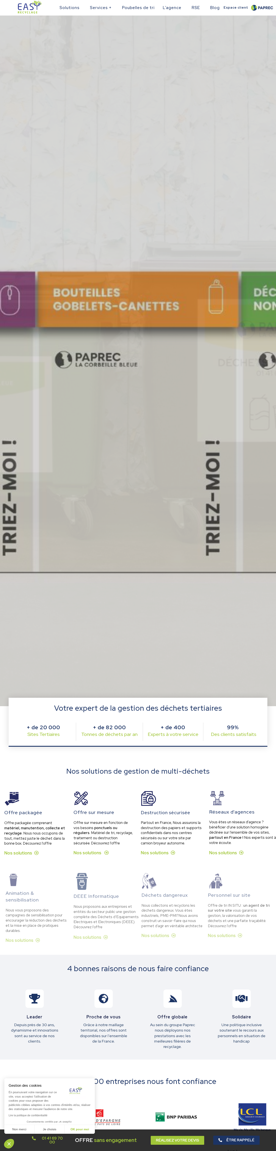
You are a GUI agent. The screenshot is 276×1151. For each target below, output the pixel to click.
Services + (101, 7)
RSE (196, 7)
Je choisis (49, 1129)
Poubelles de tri (138, 7)
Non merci (19, 1129)
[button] (9, 1143)
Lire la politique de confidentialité (28, 1115)
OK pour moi (80, 1129)
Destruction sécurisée (165, 812)
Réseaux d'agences (232, 812)
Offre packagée (23, 812)
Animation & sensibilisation (22, 896)
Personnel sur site (229, 895)
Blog (215, 7)
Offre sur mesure (94, 812)
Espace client (236, 7)
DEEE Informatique (96, 896)
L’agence (172, 7)
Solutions (70, 7)
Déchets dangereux (164, 895)
